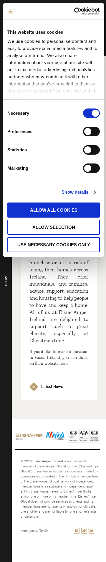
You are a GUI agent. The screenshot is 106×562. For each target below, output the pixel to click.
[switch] (91, 131)
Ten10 (43, 530)
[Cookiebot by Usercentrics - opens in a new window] (75, 11)
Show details (75, 192)
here (63, 363)
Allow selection (53, 227)
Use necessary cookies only (53, 244)
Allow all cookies (53, 210)
